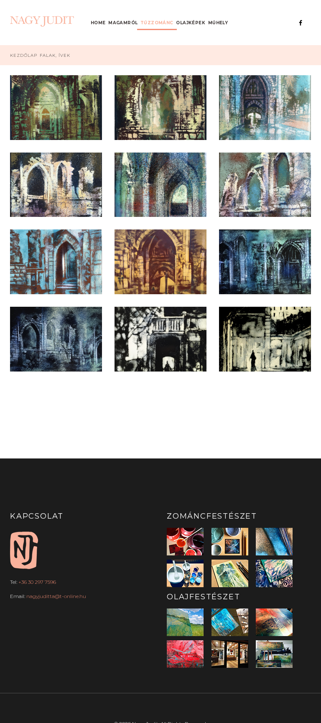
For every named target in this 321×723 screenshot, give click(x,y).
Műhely (218, 22)
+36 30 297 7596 (37, 582)
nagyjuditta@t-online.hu (56, 596)
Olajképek (190, 22)
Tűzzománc (156, 22)
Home (98, 22)
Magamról (123, 22)
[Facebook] (300, 23)
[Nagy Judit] (43, 21)
